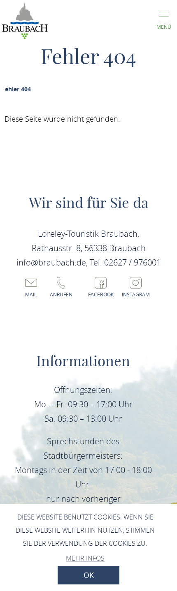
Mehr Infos (85, 558)
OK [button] (89, 575)
